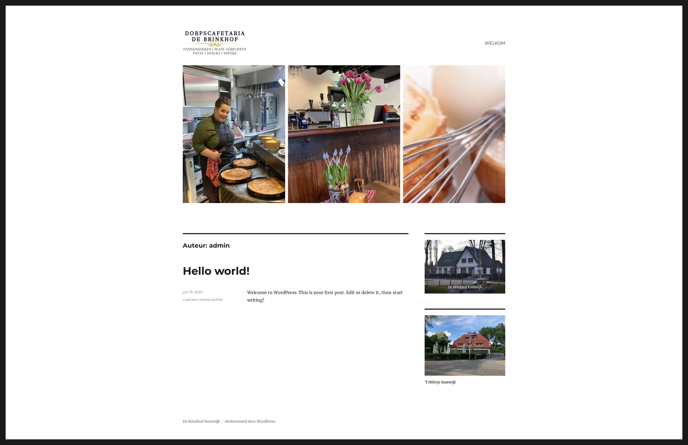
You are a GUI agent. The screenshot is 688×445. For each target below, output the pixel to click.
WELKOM (495, 43)
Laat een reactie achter (203, 299)
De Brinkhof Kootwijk (465, 287)
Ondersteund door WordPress (250, 421)
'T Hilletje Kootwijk (440, 382)
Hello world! (216, 270)
